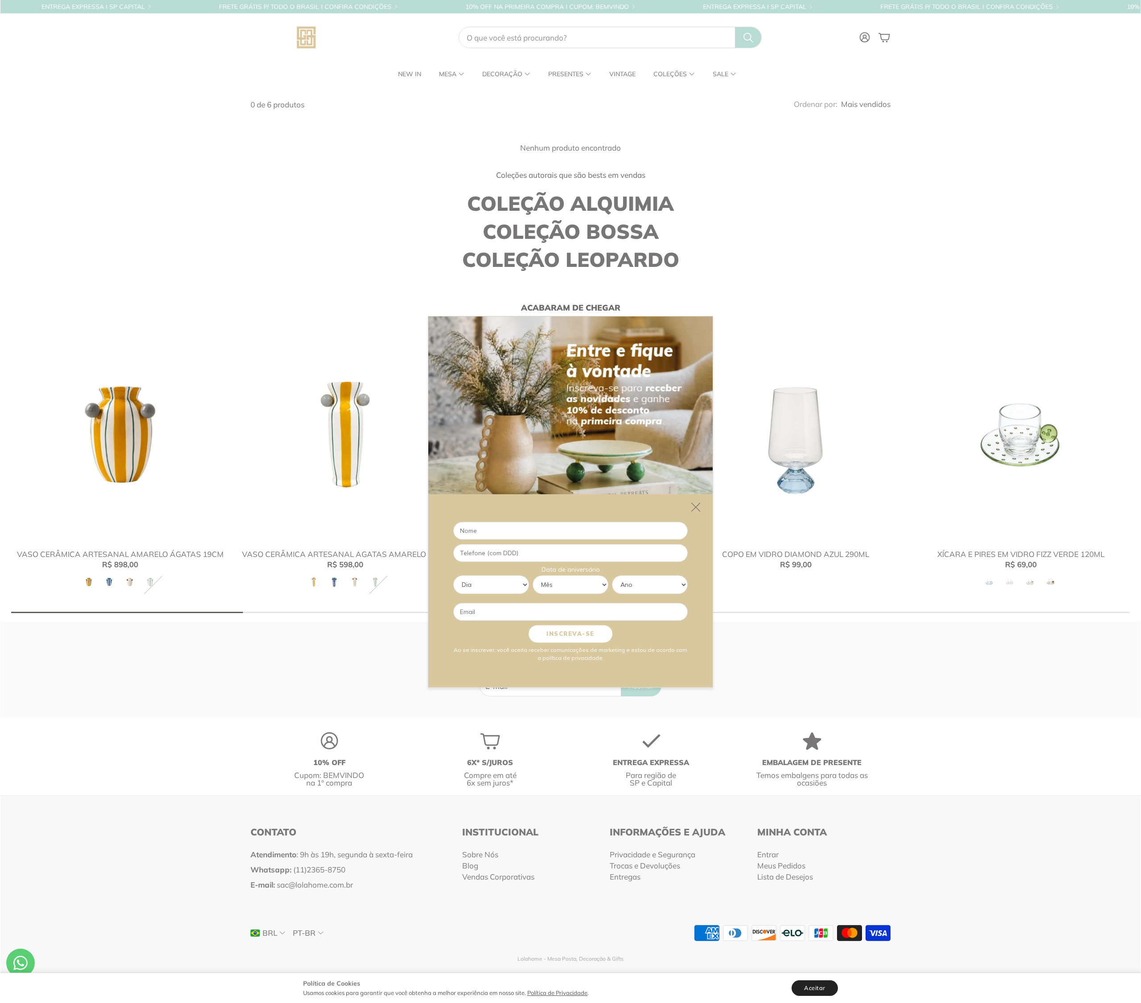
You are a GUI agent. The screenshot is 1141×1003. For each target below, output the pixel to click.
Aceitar (814, 987)
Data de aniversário (571, 569)
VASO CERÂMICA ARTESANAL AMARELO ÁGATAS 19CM (120, 554)
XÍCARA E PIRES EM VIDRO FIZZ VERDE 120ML (1020, 554)
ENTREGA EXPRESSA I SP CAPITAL (685, 7)
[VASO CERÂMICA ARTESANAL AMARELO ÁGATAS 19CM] (120, 434)
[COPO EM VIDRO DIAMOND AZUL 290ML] (796, 434)
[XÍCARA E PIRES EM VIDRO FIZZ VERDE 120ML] (1021, 434)
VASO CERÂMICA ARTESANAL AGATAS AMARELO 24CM (345, 554)
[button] (610, 37)
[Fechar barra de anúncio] (1131, 6)
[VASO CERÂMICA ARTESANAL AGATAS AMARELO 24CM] (345, 434)
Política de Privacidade (557, 992)
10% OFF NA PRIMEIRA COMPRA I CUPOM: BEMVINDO (477, 7)
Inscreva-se (570, 633)
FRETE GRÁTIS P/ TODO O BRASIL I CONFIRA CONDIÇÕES (235, 7)
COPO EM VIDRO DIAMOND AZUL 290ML (795, 554)
